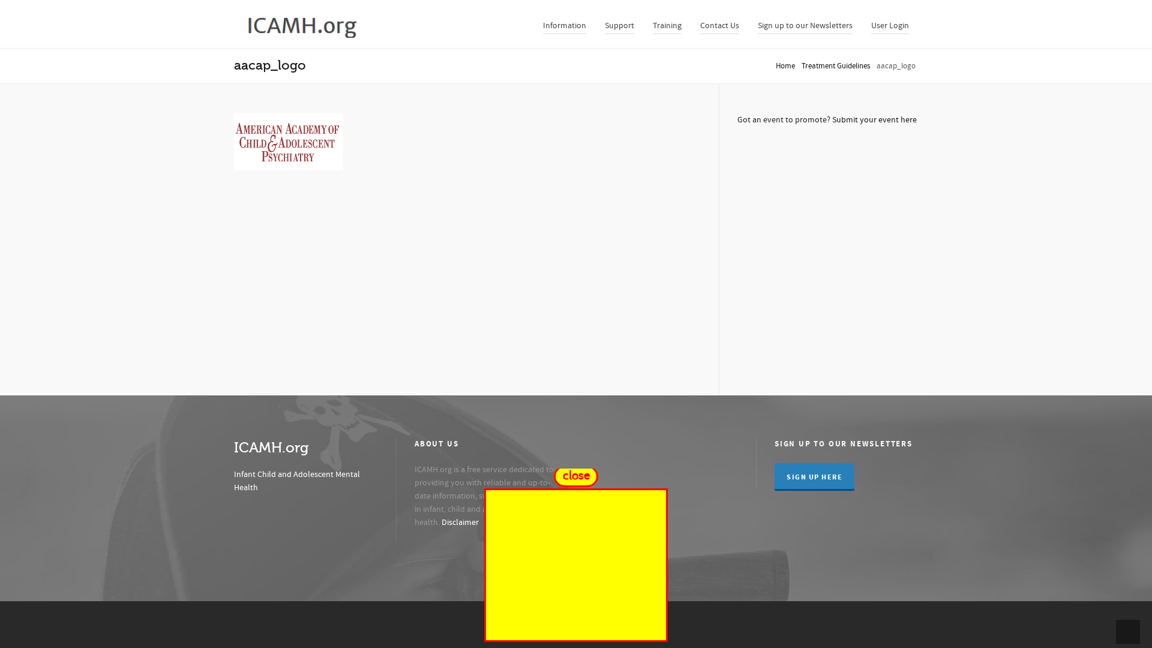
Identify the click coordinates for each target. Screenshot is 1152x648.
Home (785, 66)
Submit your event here (874, 120)
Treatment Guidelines (836, 66)
